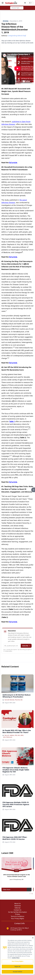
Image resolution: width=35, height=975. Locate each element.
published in (17, 121)
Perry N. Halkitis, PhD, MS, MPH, (14, 735)
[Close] (33, 938)
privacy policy (8, 651)
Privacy (17, 914)
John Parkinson (7, 737)
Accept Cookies (17, 971)
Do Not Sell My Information (17, 912)
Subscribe (25, 646)
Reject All (17, 966)
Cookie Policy (15, 958)
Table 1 (12, 421)
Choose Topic (15, 8)
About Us (17, 903)
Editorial (17, 908)
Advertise (17, 906)
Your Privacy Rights (17, 918)
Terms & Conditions (17, 916)
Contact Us (17, 910)
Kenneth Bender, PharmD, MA (13, 700)
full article (13, 162)
